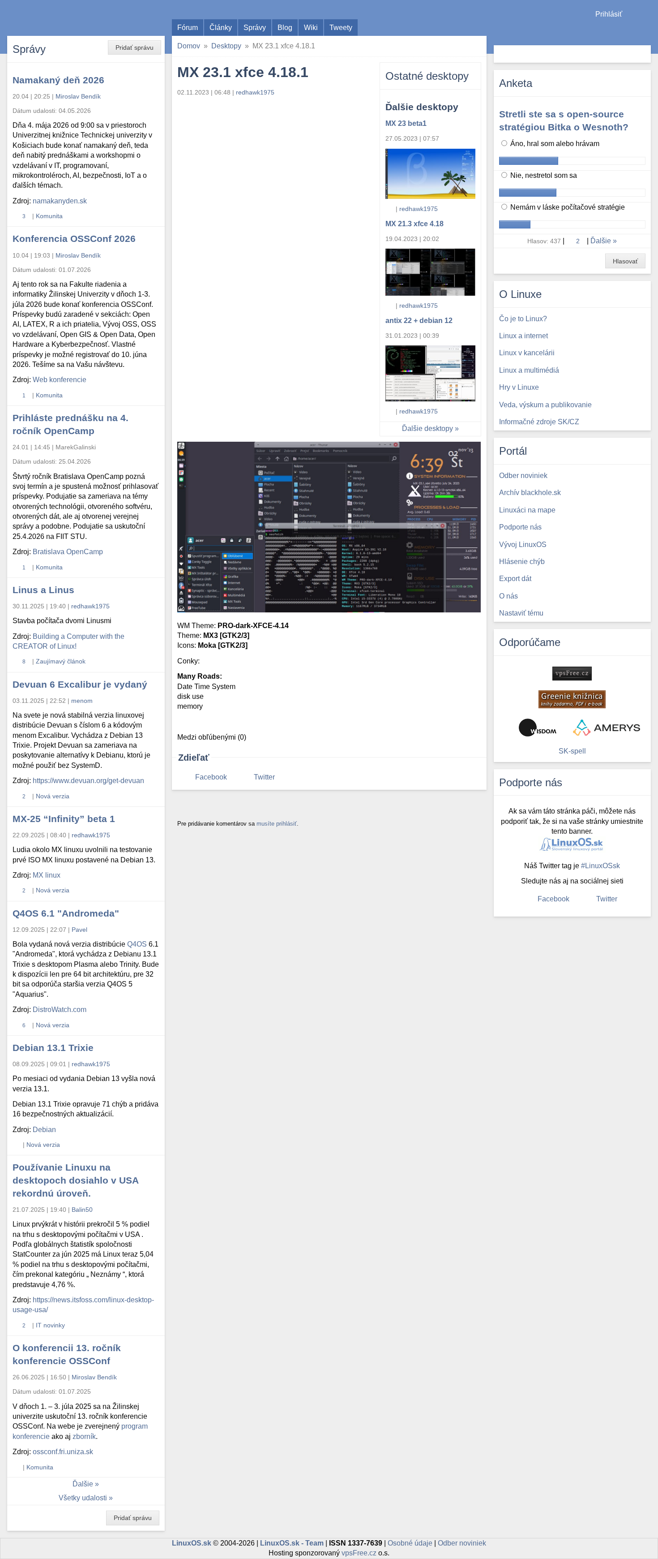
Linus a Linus (43, 590)
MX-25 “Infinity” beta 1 (64, 819)
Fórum (187, 27)
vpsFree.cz (359, 1553)
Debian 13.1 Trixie (53, 1047)
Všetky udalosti (83, 1498)
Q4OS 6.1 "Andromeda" (66, 913)
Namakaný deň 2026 (58, 80)
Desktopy (226, 46)
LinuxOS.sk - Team (292, 1543)
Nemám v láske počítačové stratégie (566, 207)
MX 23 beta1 (406, 123)
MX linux (46, 875)
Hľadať (643, 54)
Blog (285, 27)
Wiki (311, 27)
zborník (84, 1436)
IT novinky (50, 1325)
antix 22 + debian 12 (419, 320)
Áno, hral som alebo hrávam (553, 143)
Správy (255, 27)
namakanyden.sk (60, 201)
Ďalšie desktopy (427, 428)
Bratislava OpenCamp (68, 552)
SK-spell (572, 751)
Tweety (340, 27)
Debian (44, 1129)
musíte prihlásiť (276, 823)
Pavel (79, 929)
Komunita (49, 216)
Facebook (211, 777)
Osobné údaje (410, 1543)
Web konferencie (59, 379)
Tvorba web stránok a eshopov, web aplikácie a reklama (606, 727)
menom (82, 700)
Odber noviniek (462, 1543)
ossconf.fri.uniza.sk (63, 1452)
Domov (188, 46)
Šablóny (646, 31)
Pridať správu (134, 47)
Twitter (264, 777)
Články (220, 27)
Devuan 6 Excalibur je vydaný (80, 684)
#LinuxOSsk (600, 866)
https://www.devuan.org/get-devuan (88, 780)
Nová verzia (52, 796)
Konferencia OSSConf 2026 (74, 238)
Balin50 (82, 1209)
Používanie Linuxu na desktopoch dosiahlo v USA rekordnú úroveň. (75, 1180)
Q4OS (137, 944)
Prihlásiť (608, 14)
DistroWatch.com (59, 1009)
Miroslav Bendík (78, 96)
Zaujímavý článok (60, 661)
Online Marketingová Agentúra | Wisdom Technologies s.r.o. (537, 727)
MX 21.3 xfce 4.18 (414, 224)
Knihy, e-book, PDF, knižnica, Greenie (572, 699)
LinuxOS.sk (58, 18)
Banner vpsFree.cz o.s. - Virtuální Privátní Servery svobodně (572, 673)
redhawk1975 (418, 208)
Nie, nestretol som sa (542, 175)
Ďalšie (83, 1484)
